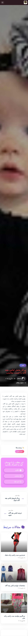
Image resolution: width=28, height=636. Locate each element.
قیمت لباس (19, 451)
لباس (23, 365)
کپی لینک (16, 481)
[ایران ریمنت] (25, 2)
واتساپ (17, 476)
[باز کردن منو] (2, 2)
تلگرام (17, 470)
